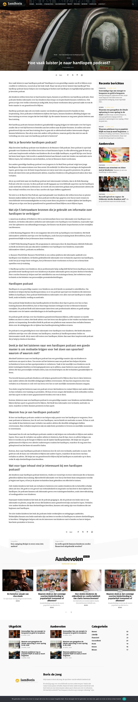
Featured (102, 165)
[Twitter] (73, 75)
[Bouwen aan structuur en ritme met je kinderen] (114, 154)
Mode (55, 55)
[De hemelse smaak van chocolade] (17, 580)
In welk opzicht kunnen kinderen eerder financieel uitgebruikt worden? (73, 545)
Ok (124, 699)
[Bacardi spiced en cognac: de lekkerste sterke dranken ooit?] (114, 184)
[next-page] (71, 612)
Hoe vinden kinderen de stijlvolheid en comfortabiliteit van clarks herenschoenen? (86, 596)
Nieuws (101, 126)
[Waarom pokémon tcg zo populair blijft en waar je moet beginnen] (14, 655)
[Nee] (135, 699)
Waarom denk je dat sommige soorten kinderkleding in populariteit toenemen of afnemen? (52, 597)
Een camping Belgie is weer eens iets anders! (27, 545)
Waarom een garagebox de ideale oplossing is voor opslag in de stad (113, 112)
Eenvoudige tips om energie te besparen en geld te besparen (33, 632)
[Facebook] (68, 75)
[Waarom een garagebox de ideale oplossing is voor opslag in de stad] (14, 644)
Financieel (102, 88)
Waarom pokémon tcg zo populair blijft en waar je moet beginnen (33, 654)
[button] (133, 4)
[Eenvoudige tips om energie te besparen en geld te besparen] (14, 634)
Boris (18, 601)
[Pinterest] (77, 75)
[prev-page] (66, 612)
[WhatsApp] (82, 75)
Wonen (101, 107)
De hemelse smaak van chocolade (18, 595)
